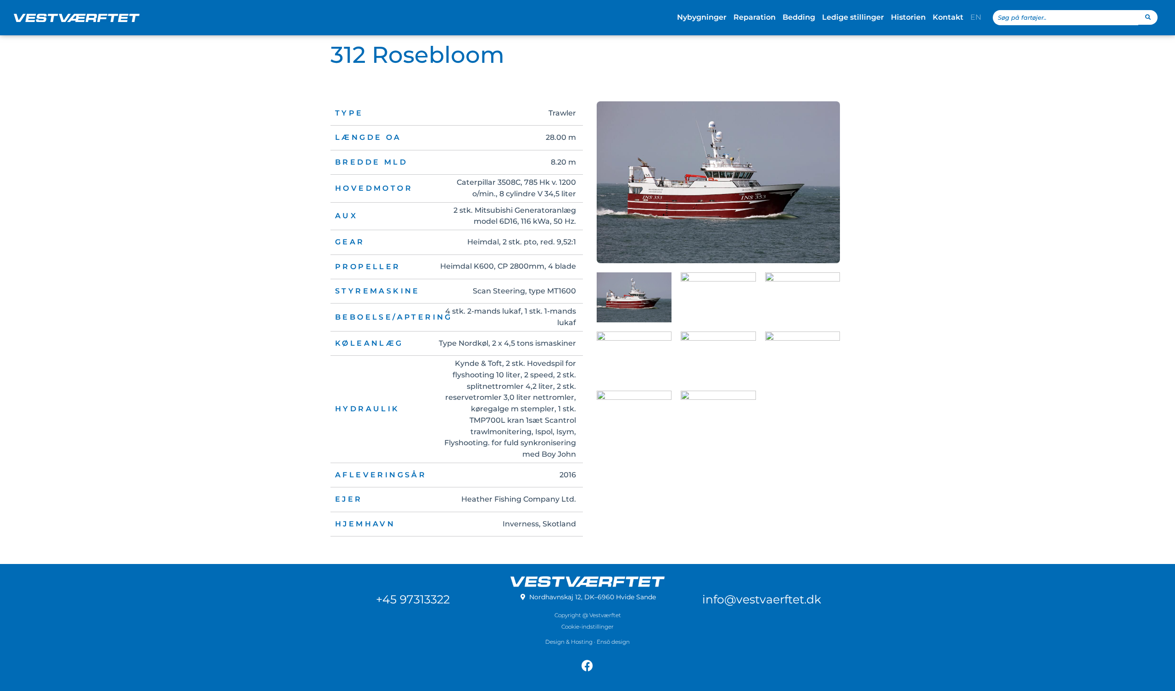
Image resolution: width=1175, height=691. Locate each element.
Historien (908, 17)
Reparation (754, 17)
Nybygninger (702, 17)
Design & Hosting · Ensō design (587, 641)
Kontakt (948, 17)
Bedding (799, 17)
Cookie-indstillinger (587, 626)
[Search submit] (1148, 17)
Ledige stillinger (853, 17)
